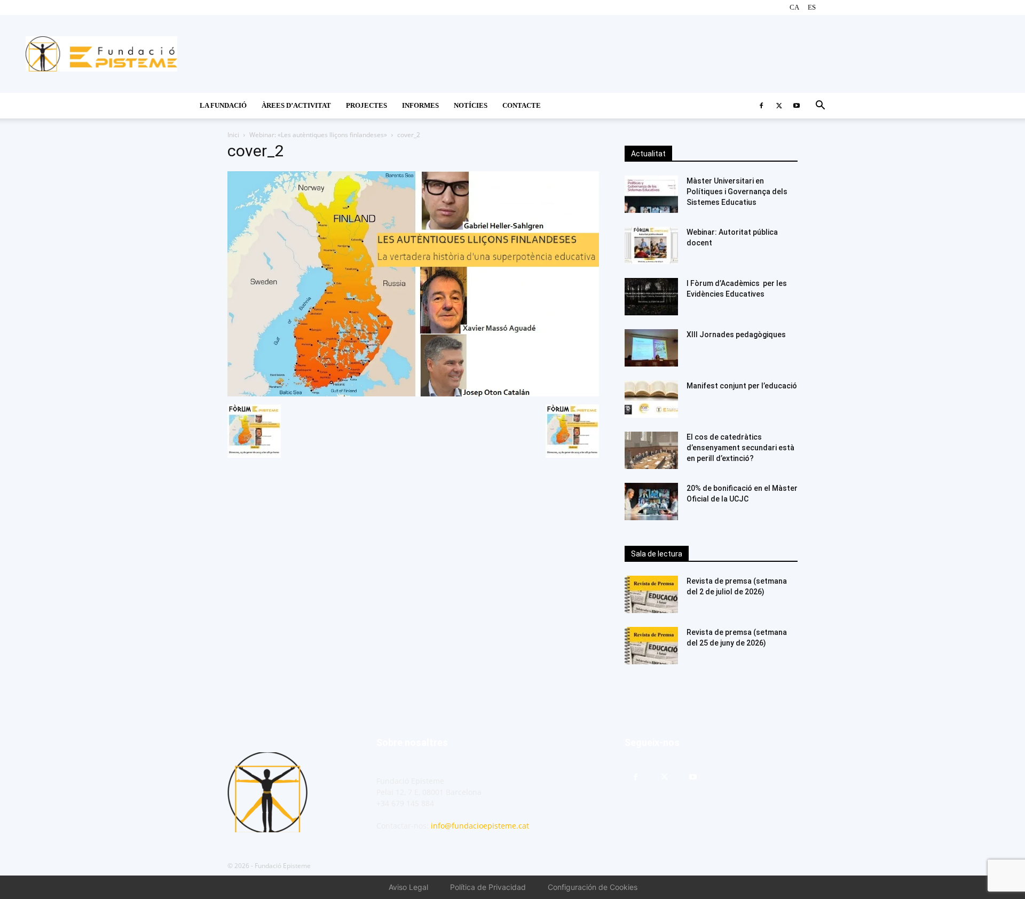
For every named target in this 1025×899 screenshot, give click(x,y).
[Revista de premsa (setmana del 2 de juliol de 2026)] (651, 594)
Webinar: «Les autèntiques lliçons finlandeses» (318, 134)
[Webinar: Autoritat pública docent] (651, 245)
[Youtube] (797, 105)
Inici (233, 134)
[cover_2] (413, 393)
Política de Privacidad (488, 887)
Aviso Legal (408, 887)
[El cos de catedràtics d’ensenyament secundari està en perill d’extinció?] (651, 450)
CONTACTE (521, 105)
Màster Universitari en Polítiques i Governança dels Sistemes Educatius (737, 191)
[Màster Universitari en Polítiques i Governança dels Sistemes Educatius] (651, 194)
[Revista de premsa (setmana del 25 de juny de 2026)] (651, 645)
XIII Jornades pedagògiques (736, 334)
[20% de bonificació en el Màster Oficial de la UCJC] (651, 501)
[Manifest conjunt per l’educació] (651, 399)
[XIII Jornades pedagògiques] (651, 348)
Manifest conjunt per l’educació (742, 385)
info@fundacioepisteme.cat (480, 826)
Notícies (470, 105)
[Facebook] (761, 105)
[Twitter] (779, 105)
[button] (820, 106)
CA (794, 7)
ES (812, 7)
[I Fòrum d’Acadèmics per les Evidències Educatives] (651, 296)
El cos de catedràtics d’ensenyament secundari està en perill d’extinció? (740, 448)
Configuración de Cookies (592, 887)
